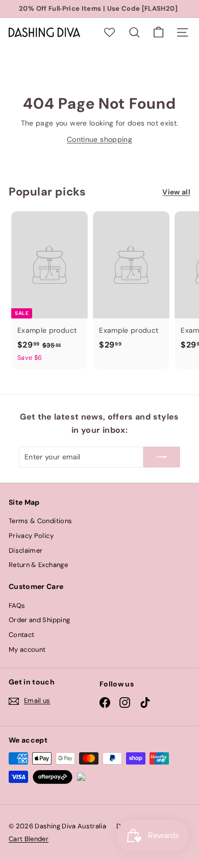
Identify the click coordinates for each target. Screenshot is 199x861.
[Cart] (158, 32)
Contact (21, 634)
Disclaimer (26, 550)
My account (27, 649)
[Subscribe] (161, 457)
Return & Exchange (38, 564)
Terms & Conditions (40, 520)
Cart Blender (28, 838)
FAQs (17, 605)
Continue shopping (99, 139)
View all (176, 191)
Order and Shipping (39, 620)
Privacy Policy (31, 535)
